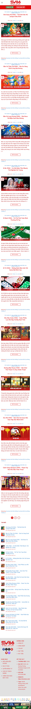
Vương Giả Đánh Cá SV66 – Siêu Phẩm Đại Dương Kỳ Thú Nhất (17, 615)
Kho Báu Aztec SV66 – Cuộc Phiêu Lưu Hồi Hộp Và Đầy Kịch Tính (15, 319)
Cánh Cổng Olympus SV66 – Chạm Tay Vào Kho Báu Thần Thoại (15, 468)
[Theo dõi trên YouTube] (6, 653)
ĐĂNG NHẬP (21, 646)
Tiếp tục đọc (15, 53)
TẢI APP (20, 648)
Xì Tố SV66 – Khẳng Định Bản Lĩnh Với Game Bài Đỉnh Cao (15, 269)
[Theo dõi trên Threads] (9, 649)
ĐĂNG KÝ (20, 643)
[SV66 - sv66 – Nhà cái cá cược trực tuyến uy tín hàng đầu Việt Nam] (15, 2)
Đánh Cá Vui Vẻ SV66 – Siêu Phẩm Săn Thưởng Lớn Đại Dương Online (16, 609)
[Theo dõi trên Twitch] (9, 653)
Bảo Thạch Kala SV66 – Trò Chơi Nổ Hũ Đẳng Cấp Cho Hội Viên (16, 621)
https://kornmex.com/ (24, 679)
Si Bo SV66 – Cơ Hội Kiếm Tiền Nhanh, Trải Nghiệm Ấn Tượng (15, 169)
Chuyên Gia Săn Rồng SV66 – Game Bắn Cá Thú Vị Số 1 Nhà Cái (17, 602)
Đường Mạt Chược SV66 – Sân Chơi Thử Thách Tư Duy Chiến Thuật (15, 369)
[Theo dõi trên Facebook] (3, 649)
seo (22, 20)
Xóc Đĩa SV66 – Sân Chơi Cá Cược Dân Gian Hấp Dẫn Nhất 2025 (15, 419)
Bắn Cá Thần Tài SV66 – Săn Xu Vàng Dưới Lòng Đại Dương (15, 67)
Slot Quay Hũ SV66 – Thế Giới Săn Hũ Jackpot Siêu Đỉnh (15, 15)
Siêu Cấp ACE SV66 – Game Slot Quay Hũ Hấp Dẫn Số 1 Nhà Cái (17, 627)
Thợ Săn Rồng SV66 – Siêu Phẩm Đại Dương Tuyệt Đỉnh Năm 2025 (18, 596)
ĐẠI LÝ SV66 (6, 666)
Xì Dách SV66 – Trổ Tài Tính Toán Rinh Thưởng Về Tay (15, 219)
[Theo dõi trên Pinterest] (12, 649)
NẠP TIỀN (20, 651)
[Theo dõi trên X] (6, 649)
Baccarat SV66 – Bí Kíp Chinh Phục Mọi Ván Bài (17, 590)
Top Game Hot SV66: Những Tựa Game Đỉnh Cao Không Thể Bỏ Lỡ (15, 12)
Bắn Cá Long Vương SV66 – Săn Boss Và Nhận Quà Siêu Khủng (15, 117)
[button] (2, 2)
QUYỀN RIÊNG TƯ (7, 668)
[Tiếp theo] (19, 518)
